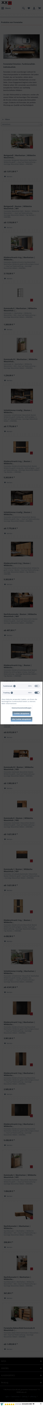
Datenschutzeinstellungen (21, 708)
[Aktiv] (37, 686)
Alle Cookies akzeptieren (21, 719)
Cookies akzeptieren (21, 714)
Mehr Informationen (9, 704)
